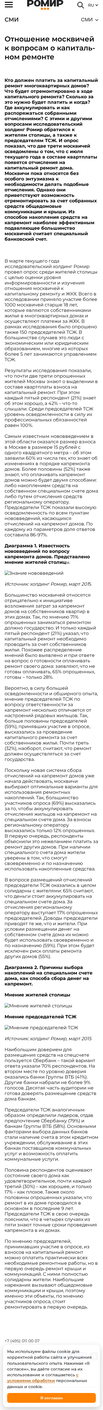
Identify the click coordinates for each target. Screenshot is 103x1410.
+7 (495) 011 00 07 (22, 1340)
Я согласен (51, 1398)
